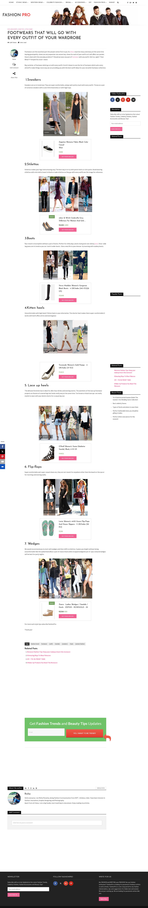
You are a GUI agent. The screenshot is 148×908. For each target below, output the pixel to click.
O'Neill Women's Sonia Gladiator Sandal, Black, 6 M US (72, 448)
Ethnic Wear (21, 2)
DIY (90, 2)
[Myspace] (133, 100)
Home (11, 2)
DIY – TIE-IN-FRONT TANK (36, 659)
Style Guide (29, 29)
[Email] (2, 461)
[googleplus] (123, 100)
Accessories (80, 2)
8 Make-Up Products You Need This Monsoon (42, 663)
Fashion (16, 15)
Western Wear (37, 2)
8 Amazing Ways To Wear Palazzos (39, 655)
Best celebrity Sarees (119, 403)
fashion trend (35, 644)
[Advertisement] (65, 691)
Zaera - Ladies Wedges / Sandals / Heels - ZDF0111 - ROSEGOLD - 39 (73, 606)
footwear (75, 57)
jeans (96, 244)
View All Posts (101, 788)
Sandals (57, 644)
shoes (72, 52)
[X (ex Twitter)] (117, 100)
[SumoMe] (2, 466)
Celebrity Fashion (54, 2)
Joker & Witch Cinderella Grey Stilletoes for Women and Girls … (72, 219)
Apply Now (103, 899)
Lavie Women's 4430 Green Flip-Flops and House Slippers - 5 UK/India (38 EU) (74, 524)
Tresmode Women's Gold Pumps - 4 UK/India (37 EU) (73, 366)
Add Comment (14, 68)
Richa (14, 59)
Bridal (68, 2)
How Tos (21, 29)
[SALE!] (48, 224)
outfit (51, 644)
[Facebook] (112, 100)
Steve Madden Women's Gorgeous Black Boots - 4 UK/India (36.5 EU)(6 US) (74, 288)
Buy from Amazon (67, 157)
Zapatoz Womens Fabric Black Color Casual (73, 143)
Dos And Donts (12, 29)
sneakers (65, 644)
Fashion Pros (99, 2)
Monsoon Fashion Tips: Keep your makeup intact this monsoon (48, 652)
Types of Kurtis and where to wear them (125, 407)
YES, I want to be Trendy (84, 733)
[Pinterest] (128, 100)
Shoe (61, 148)
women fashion (80, 644)
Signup (112, 2)
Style (71, 644)
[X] (2, 451)
